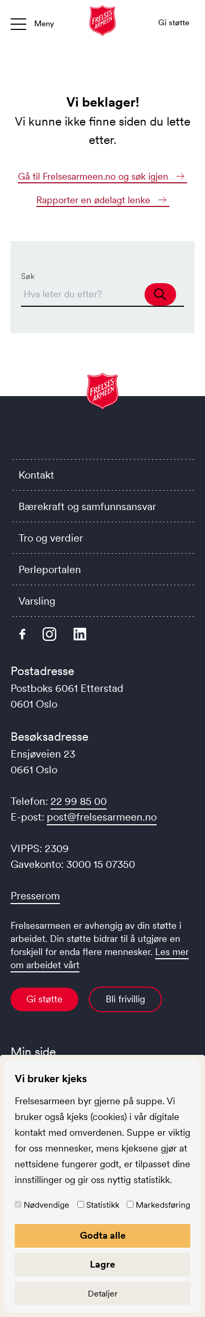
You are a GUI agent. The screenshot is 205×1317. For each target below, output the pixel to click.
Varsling (36, 601)
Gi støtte (44, 999)
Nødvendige (46, 1204)
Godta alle (103, 1235)
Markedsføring (163, 1204)
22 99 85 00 (78, 801)
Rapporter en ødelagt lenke (94, 200)
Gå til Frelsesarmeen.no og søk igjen (94, 176)
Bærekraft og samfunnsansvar (87, 506)
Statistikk (102, 1204)
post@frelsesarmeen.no (102, 817)
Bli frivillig (125, 999)
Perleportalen (49, 569)
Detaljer (103, 1293)
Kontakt (36, 475)
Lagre (102, 1264)
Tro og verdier (50, 538)
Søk (28, 276)
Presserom (35, 896)
